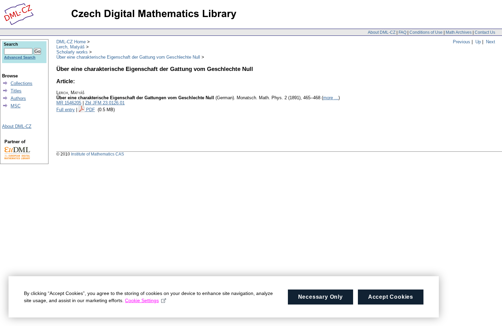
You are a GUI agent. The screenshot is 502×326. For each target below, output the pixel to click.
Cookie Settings (142, 300)
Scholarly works (72, 52)
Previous (461, 41)
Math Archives (459, 32)
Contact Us (485, 32)
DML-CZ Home (71, 41)
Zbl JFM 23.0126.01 (105, 102)
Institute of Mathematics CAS (97, 154)
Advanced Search (20, 57)
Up (478, 41)
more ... (330, 97)
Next (490, 41)
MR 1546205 (68, 102)
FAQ (402, 32)
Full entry (65, 109)
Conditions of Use (426, 32)
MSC (15, 105)
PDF (90, 109)
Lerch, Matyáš (70, 46)
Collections (21, 83)
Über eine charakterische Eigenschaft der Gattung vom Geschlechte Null (128, 57)
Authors (18, 98)
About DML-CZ (381, 32)
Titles (16, 90)
